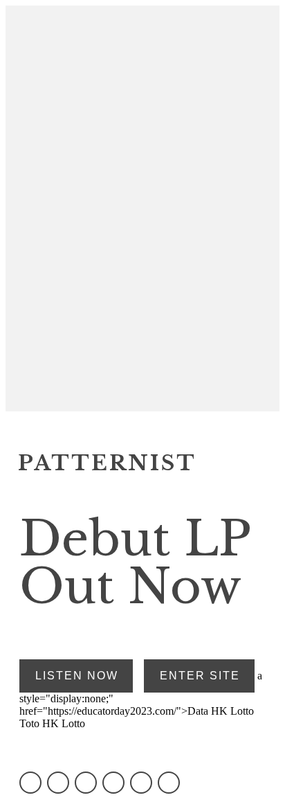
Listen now (76, 675)
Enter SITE (200, 675)
